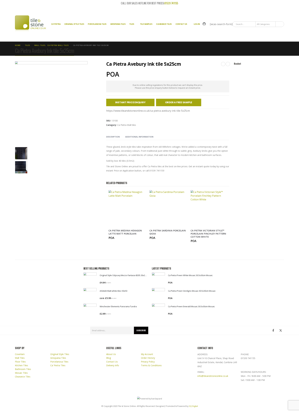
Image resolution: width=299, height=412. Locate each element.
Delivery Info (112, 365)
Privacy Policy (148, 361)
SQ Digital (193, 406)
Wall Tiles (20, 357)
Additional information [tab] (139, 136)
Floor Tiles (20, 361)
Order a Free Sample (178, 102)
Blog (108, 357)
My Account (147, 354)
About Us (111, 354)
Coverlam (20, 354)
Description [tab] (113, 136)
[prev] (223, 64)
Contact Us (181, 24)
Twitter (281, 330)
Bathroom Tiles (23, 369)
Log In (197, 24)
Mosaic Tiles (21, 372)
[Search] (279, 24)
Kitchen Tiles (21, 365)
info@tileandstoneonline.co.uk (212, 375)
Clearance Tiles (164, 24)
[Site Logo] (30, 24)
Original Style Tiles (74, 24)
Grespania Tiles (118, 24)
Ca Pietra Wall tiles (126, 124)
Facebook (273, 330)
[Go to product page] (90, 279)
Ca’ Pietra (55, 24)
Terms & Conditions (151, 365)
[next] (228, 64)
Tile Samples (146, 24)
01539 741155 (171, 3)
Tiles (131, 24)
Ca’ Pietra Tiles (57, 365)
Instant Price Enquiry (130, 102)
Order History (148, 357)
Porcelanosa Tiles (97, 24)
